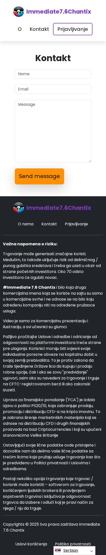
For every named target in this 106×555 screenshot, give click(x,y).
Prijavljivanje (72, 29)
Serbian (70, 550)
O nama (26, 224)
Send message (39, 176)
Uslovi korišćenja (31, 544)
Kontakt (39, 29)
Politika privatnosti (73, 544)
